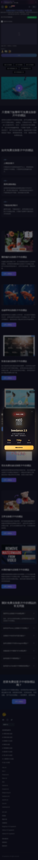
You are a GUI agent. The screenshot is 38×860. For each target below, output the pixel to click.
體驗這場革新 (19, 447)
